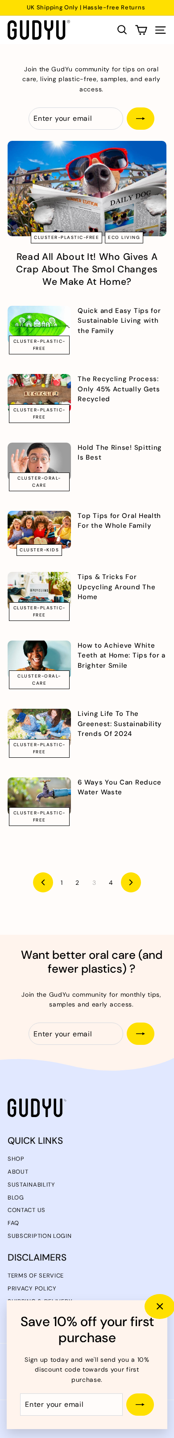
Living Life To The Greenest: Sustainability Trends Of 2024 (120, 723)
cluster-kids (39, 550)
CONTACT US (27, 1210)
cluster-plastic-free (66, 237)
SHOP (16, 1159)
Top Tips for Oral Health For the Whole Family (119, 520)
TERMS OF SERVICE (36, 1275)
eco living (124, 237)
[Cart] (141, 30)
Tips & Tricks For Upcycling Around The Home (116, 586)
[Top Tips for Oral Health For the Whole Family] (39, 530)
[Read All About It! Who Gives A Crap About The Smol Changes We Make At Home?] (87, 188)
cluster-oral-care (39, 481)
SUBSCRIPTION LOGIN (40, 1236)
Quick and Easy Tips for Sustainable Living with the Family (119, 320)
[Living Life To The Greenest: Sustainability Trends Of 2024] (39, 728)
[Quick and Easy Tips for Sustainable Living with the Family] (39, 325)
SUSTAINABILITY (31, 1184)
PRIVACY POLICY (32, 1288)
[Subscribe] (140, 1404)
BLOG (16, 1197)
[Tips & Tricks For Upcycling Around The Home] (39, 591)
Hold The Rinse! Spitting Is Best (120, 452)
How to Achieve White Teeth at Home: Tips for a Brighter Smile (122, 655)
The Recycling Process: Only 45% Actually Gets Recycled (119, 388)
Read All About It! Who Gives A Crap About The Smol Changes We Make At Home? (87, 269)
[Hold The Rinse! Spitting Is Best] (39, 462)
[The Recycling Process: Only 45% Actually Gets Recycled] (39, 393)
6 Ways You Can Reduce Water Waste (120, 787)
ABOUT (18, 1171)
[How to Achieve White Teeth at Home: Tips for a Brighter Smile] (39, 659)
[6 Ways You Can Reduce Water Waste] (39, 796)
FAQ (13, 1223)
